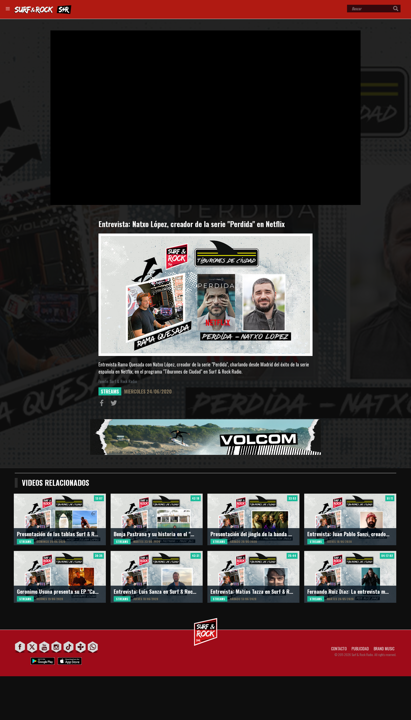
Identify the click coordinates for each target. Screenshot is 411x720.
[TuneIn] (80, 647)
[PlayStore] (42, 660)
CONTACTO (339, 649)
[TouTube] (44, 647)
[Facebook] (20, 647)
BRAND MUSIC (384, 649)
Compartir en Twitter (115, 404)
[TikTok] (68, 647)
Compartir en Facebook (102, 404)
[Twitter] (32, 647)
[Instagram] (56, 647)
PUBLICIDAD (360, 649)
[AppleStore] (70, 660)
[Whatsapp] (93, 647)
